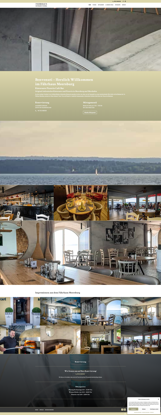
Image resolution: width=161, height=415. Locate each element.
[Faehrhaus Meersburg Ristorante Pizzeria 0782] (100, 325)
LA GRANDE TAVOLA (109, 5)
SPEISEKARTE (117, 5)
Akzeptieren (133, 409)
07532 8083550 (117, 1)
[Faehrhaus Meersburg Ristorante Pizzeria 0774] (60, 325)
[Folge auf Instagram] (125, 410)
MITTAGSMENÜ (101, 5)
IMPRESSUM (152, 412)
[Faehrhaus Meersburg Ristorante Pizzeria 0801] (60, 353)
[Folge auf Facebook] (122, 410)
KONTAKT (124, 5)
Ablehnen (144, 409)
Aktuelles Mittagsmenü (90, 112)
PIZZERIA (94, 5)
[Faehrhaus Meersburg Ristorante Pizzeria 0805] (100, 353)
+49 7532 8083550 (42, 111)
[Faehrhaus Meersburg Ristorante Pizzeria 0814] (141, 353)
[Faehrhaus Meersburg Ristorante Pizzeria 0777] (20, 325)
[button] (158, 399)
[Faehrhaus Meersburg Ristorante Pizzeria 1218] (20, 353)
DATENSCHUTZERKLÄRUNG (138, 412)
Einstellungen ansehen (154, 409)
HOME (90, 5)
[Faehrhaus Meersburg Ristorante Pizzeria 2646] (141, 325)
